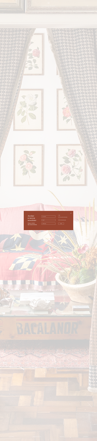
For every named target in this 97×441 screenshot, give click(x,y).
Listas (59, 215)
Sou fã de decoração (63, 220)
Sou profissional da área (63, 217)
